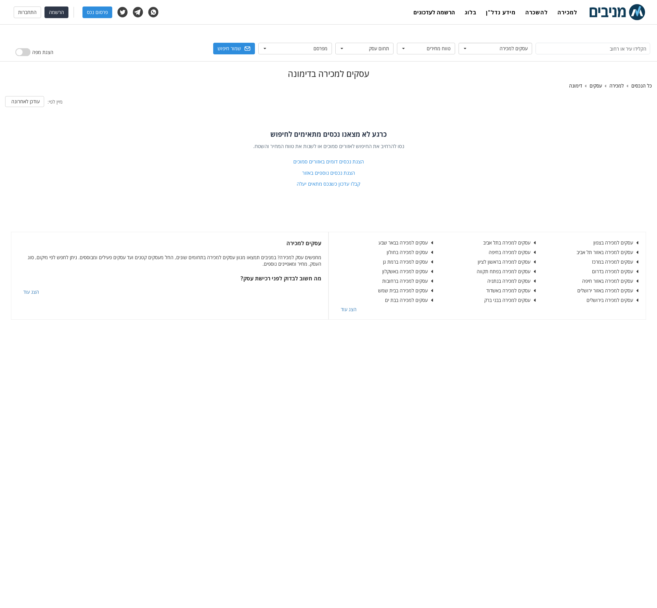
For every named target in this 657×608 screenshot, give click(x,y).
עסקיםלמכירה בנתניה (508, 281)
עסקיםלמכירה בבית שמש (403, 290)
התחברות (27, 12)
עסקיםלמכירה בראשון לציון (504, 262)
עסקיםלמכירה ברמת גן (405, 262)
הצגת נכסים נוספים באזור (328, 172)
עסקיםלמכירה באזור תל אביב (605, 252)
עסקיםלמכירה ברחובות (405, 281)
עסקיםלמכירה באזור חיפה (607, 281)
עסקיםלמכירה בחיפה (509, 252)
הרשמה (56, 12)
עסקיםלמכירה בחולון (407, 252)
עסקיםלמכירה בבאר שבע (403, 242)
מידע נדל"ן (501, 12)
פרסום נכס (97, 12)
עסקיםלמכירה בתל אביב (506, 242)
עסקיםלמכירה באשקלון (405, 271)
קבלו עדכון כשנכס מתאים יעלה (328, 183)
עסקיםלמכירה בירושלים (610, 300)
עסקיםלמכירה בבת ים (406, 300)
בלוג (470, 12)
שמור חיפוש (229, 48)
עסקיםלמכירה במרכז (612, 262)
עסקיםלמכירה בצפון (613, 242)
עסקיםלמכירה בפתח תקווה (503, 271)
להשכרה (536, 12)
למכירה (567, 12)
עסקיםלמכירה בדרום (612, 271)
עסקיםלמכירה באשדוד (508, 290)
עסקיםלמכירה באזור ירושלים (605, 290)
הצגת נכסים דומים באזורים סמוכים (328, 161)
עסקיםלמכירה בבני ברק (507, 300)
